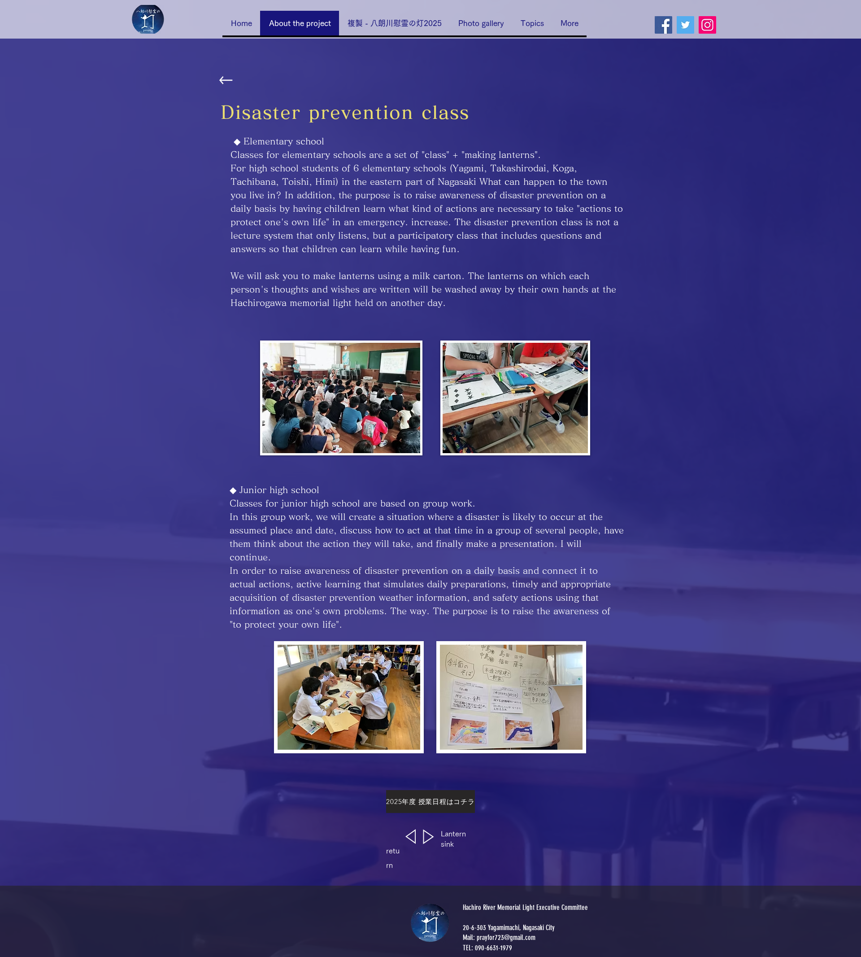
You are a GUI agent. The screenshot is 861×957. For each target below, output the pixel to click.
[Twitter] (685, 25)
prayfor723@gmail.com (506, 937)
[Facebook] (663, 25)
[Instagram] (707, 25)
